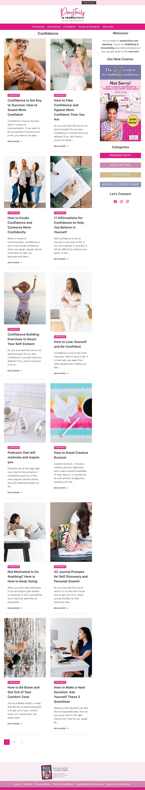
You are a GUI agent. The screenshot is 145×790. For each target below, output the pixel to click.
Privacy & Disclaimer (89, 26)
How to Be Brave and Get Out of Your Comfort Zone (24, 692)
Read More (15, 141)
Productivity (38, 26)
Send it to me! (89, 3)
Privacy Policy (42, 784)
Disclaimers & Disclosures (89, 784)
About (17, 784)
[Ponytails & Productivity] (72, 14)
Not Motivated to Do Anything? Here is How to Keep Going (23, 576)
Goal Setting (53, 26)
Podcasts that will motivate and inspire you (23, 457)
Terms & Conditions (63, 784)
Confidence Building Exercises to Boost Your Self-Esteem (23, 339)
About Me (108, 26)
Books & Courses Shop (118, 784)
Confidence (69, 26)
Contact (28, 784)
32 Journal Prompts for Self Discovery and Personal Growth (71, 576)
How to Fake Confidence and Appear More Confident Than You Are (69, 109)
